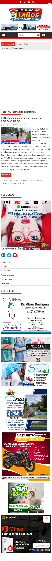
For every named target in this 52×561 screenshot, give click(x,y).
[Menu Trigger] (50, 2)
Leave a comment (19, 183)
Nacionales (5, 270)
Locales (24, 125)
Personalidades (7, 275)
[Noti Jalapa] (3, 35)
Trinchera (5, 283)
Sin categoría (6, 279)
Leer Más (6, 175)
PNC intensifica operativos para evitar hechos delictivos (21, 119)
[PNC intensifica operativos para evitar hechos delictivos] (16, 129)
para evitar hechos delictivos (22, 180)
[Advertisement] (26, 77)
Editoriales (5, 262)
